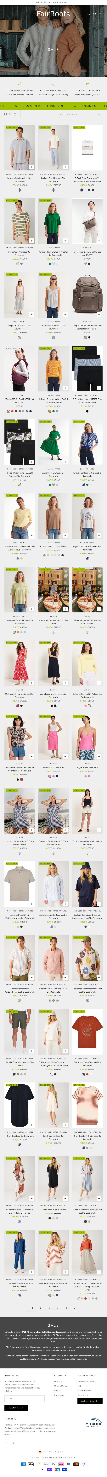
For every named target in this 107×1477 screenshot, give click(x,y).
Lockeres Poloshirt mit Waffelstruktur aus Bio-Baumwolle (20, 916)
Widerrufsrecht (84, 1390)
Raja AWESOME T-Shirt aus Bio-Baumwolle (87, 548)
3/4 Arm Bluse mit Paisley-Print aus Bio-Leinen (87, 622)
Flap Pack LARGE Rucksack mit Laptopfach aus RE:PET (87, 327)
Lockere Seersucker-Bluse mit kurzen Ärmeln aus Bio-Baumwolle (87, 916)
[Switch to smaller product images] (10, 114)
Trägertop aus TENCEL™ (87, 767)
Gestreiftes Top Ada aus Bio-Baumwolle (53, 327)
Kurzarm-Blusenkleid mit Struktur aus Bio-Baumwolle (87, 1211)
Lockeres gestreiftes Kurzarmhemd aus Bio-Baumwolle (20, 990)
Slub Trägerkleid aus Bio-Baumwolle (53, 1137)
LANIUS (53, 616)
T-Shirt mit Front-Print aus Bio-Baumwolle (87, 1064)
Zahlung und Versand (86, 1381)
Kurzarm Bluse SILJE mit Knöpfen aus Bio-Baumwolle (53, 253)
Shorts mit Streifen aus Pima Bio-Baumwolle (87, 843)
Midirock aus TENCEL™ (53, 767)
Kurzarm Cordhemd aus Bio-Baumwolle (19, 180)
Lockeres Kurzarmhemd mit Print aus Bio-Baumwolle (87, 990)
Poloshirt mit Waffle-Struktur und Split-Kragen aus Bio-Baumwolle (53, 1064)
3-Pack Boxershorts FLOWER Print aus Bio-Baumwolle (20, 474)
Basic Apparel (53, 248)
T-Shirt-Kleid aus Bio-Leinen (53, 1209)
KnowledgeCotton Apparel (19, 174)
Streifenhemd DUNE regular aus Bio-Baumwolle (53, 990)
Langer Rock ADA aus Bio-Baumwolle (19, 327)
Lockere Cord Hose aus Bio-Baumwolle (53, 180)
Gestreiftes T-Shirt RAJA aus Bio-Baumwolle (19, 622)
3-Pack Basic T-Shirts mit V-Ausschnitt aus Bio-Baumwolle (87, 180)
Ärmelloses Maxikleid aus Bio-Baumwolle (53, 695)
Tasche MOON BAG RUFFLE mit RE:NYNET (19, 401)
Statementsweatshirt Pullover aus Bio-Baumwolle (87, 695)
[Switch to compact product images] (15, 114)
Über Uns (58, 1381)
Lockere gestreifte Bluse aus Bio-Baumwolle (53, 916)
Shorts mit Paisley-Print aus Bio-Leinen (53, 622)
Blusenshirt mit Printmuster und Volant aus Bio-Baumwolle (20, 769)
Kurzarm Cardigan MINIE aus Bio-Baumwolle (87, 474)
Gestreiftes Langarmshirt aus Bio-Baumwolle (53, 1285)
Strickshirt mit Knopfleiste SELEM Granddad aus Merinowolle (20, 548)
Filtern (97, 114)
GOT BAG (87, 248)
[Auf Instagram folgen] (13, 1443)
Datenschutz (83, 1395)
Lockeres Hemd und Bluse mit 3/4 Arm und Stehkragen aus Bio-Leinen (87, 1286)
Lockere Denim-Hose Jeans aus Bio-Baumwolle (20, 1285)
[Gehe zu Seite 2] (74, 1308)
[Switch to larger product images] (5, 114)
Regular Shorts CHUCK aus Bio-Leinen (20, 1064)
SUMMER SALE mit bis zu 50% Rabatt (53, 2)
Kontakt (57, 1390)
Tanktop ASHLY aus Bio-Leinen (53, 546)
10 (66, 1308)
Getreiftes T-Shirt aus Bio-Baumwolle (19, 253)
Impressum (59, 1395)
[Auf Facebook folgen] (5, 1443)
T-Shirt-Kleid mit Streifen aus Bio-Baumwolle (87, 1137)
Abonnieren (16, 1408)
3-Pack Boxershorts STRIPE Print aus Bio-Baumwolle (87, 401)
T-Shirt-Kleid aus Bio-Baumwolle (19, 1136)
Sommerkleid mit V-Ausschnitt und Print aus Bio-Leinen (19, 1211)
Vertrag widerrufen (90, 1401)
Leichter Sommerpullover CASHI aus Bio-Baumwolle (53, 401)
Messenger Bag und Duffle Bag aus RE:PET (87, 253)
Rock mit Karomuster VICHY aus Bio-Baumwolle (19, 843)
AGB (79, 1386)
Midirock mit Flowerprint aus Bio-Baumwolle (19, 695)
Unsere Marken (61, 1386)
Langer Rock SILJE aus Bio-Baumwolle (53, 474)
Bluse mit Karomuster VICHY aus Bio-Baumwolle (53, 843)
